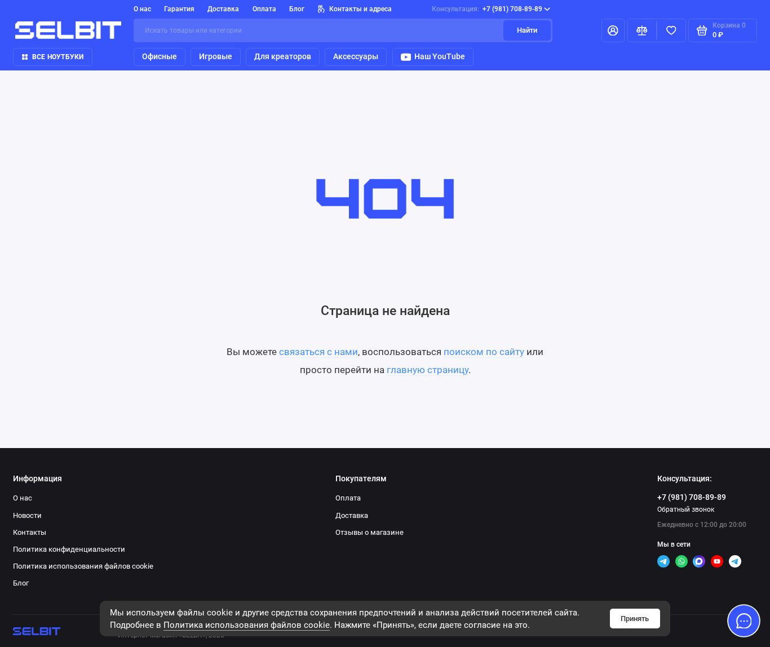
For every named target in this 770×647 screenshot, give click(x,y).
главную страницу (427, 369)
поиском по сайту (484, 351)
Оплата (264, 9)
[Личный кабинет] (613, 31)
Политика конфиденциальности (69, 549)
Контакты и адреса (360, 9)
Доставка (223, 9)
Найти (527, 30)
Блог (296, 9)
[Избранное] (671, 31)
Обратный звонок (685, 509)
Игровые (215, 56)
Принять (635, 618)
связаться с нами (318, 351)
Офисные (159, 56)
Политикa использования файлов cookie (246, 625)
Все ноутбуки (58, 57)
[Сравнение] (642, 31)
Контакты (29, 532)
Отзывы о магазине (369, 532)
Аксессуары (355, 56)
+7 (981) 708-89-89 (487, 9)
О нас (142, 9)
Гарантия (179, 9)
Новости (27, 515)
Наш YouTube (439, 56)
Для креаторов (282, 56)
